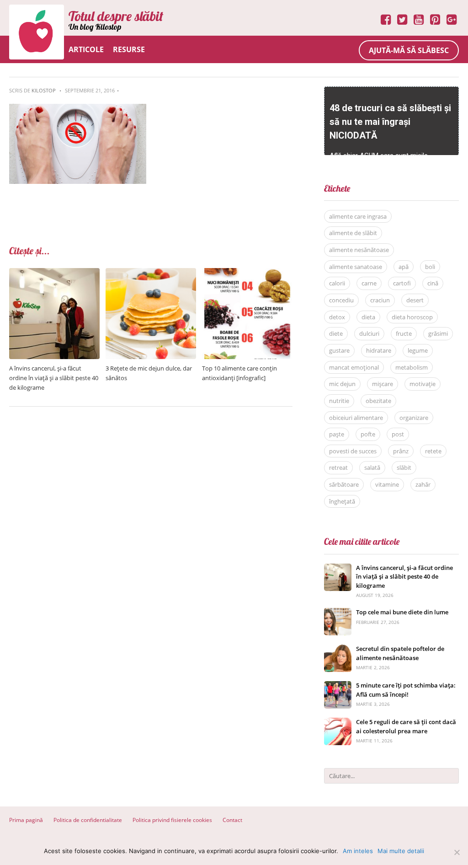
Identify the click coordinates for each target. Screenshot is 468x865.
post (398, 434)
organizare (413, 418)
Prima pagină (26, 820)
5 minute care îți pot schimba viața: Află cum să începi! (406, 689)
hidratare (378, 350)
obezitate (378, 401)
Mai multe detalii (401, 850)
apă (404, 267)
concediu (341, 300)
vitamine (387, 484)
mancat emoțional (354, 367)
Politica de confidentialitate (87, 820)
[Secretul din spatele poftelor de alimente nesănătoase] (337, 649)
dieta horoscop (412, 317)
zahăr (423, 484)
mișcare (382, 384)
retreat (338, 467)
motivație (423, 384)
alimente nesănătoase (359, 250)
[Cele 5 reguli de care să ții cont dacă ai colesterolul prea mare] (337, 722)
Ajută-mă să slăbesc (409, 50)
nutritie (339, 401)
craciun (380, 300)
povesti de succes (353, 451)
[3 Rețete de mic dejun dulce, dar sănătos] (151, 273)
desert (415, 300)
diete (336, 333)
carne (369, 283)
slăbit (404, 467)
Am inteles (358, 850)
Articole (86, 49)
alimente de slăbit (353, 233)
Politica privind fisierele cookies (172, 820)
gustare (339, 350)
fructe (404, 333)
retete (433, 451)
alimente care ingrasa (358, 216)
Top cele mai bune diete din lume (402, 612)
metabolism (411, 367)
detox (337, 317)
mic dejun (342, 384)
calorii (337, 283)
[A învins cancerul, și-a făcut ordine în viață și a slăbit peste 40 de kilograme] (54, 273)
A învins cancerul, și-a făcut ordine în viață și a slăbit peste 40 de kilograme (53, 378)
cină (432, 283)
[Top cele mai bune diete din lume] (337, 612)
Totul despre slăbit (116, 16)
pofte (368, 434)
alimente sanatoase (355, 267)
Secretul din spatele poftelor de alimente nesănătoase (400, 653)
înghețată (342, 501)
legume (418, 350)
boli (430, 267)
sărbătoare (344, 484)
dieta (368, 317)
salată (372, 467)
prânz (401, 451)
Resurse (129, 49)
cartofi (402, 283)
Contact (232, 820)
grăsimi (438, 333)
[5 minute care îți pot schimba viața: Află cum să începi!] (337, 686)
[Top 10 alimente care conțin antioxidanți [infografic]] (247, 273)
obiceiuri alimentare (356, 418)
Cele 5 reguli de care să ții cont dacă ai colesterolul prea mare (406, 726)
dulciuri (369, 333)
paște (336, 434)
